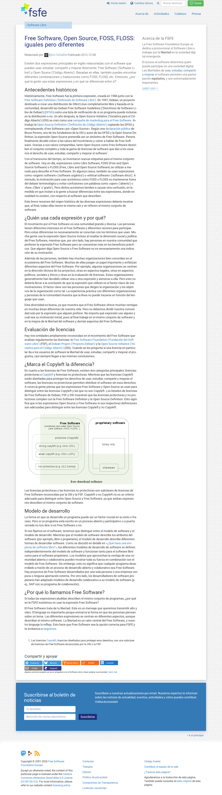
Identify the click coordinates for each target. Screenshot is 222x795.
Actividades (161, 13)
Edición (87, 772)
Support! (53, 668)
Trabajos (88, 766)
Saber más (112, 672)
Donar (197, 3)
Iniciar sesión (118, 3)
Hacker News (72, 663)
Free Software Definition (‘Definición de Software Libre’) (60, 100)
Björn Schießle (58, 54)
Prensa (196, 13)
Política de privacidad (95, 777)
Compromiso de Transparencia (100, 782)
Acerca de (141, 13)
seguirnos (49, 628)
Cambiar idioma (143, 3)
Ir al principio (196, 735)
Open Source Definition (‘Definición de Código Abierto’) (72, 124)
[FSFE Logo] (34, 10)
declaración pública (117, 128)
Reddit (91, 663)
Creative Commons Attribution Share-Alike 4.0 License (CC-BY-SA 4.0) (46, 778)
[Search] (158, 3)
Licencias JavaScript (94, 788)
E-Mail (34, 668)
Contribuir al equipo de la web (161, 766)
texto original (184, 781)
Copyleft (47, 374)
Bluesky (53, 663)
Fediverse (34, 663)
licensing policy (61, 785)
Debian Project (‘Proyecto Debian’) (73, 344)
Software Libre (36, 25)
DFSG (49, 112)
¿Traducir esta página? (157, 772)
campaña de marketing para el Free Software (102, 120)
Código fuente (152, 761)
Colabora (180, 13)
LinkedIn (110, 663)
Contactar (88, 761)
